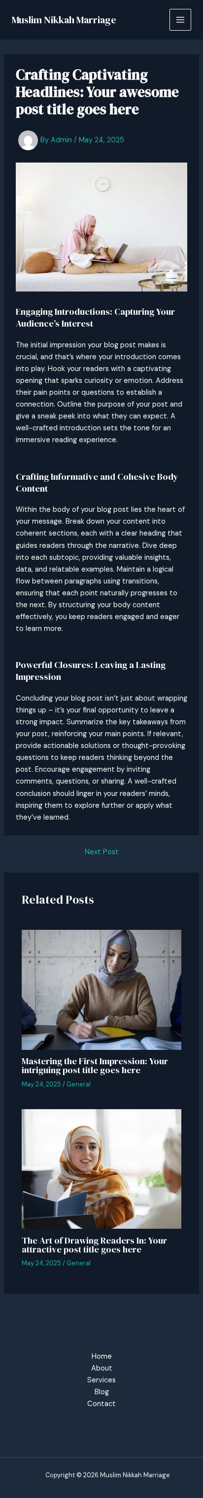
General (79, 1084)
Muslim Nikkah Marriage (64, 20)
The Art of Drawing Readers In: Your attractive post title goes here (94, 1244)
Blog (102, 1392)
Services (101, 1380)
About (101, 1368)
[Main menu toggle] (180, 20)
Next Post (102, 852)
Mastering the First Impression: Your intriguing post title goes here (95, 1065)
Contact (101, 1404)
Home (102, 1356)
